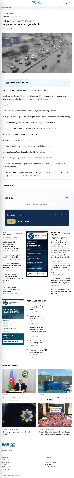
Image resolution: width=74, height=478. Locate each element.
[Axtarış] (66, 3)
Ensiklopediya (7, 8)
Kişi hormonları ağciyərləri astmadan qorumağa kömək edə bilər (61, 291)
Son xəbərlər (5, 457)
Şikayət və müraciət (50, 466)
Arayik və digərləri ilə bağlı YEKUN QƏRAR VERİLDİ (37, 318)
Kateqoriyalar (5, 462)
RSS (3, 469)
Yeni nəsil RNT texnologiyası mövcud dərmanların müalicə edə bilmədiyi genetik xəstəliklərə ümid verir (60, 255)
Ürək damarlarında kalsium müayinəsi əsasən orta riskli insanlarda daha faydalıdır (60, 280)
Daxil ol (11, 221)
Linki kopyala (13, 29)
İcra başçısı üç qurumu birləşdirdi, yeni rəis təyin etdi (38, 307)
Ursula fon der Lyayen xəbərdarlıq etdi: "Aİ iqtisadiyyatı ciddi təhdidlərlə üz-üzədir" (13, 277)
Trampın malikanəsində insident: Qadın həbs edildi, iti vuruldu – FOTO (12, 265)
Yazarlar (4, 464)
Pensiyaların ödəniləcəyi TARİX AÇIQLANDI (38, 342)
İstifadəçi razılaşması (50, 462)
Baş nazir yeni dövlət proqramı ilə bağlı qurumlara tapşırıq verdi (16, 399)
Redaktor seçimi (6, 460)
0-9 (15, 8)
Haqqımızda (48, 457)
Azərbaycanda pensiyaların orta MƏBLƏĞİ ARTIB (12, 256)
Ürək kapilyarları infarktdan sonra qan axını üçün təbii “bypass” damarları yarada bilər (60, 269)
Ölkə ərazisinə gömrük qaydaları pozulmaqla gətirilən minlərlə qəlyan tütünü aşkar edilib (54, 433)
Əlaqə (46, 460)
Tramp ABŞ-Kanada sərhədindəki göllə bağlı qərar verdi (11, 289)
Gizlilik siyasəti (49, 464)
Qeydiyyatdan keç (23, 221)
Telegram (13, 76)
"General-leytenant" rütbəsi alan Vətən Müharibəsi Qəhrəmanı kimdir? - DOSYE (38, 330)
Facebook (8, 76)
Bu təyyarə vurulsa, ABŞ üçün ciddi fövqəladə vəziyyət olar (38, 352)
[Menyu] (4, 3)
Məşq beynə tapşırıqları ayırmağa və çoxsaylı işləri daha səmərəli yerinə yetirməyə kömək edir (60, 241)
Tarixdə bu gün (6, 466)
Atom (7, 469)
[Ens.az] (37, 3)
